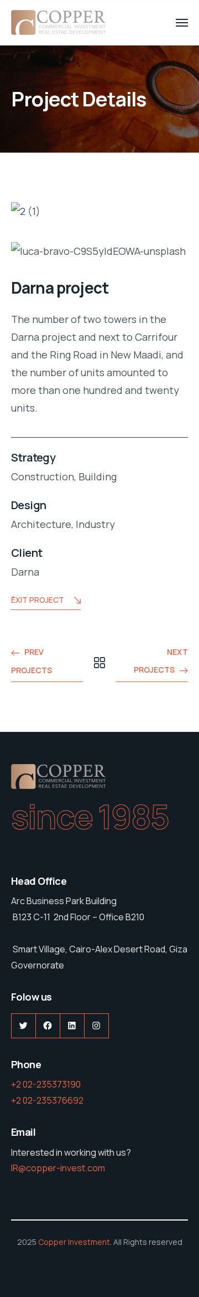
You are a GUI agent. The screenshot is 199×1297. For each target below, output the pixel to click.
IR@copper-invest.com (58, 1168)
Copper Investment (74, 1242)
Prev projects (31, 661)
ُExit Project (37, 599)
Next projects (161, 661)
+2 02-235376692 (47, 1100)
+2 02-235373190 (46, 1084)
